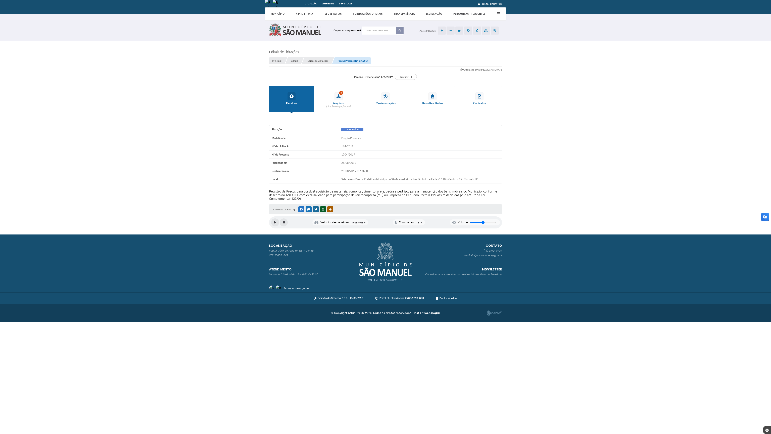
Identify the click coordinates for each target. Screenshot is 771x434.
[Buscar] (400, 31)
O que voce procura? (347, 30)
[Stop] (284, 222)
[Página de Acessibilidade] (495, 31)
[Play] (275, 222)
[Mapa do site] (486, 31)
